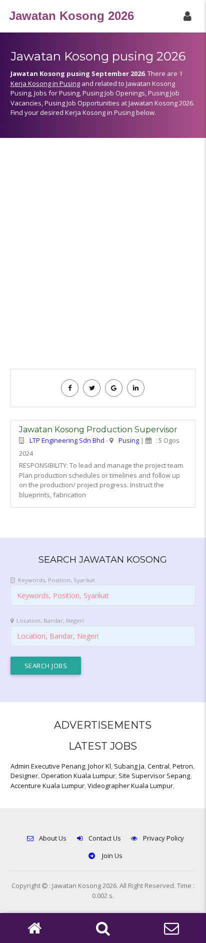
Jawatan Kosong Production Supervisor (98, 429)
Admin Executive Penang (47, 766)
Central (159, 766)
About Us (52, 838)
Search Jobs (46, 665)
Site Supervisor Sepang (154, 775)
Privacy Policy (163, 838)
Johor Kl (99, 766)
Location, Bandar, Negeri (50, 620)
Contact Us (104, 838)
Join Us (111, 855)
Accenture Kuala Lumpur (47, 785)
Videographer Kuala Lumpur (130, 785)
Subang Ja (129, 766)
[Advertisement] (103, 258)
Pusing (128, 440)
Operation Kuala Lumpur (78, 775)
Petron (182, 766)
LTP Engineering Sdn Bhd (67, 440)
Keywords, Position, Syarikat (56, 580)
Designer (24, 775)
